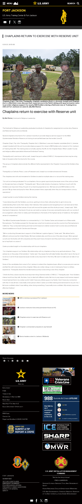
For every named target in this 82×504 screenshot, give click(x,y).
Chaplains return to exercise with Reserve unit (35, 317)
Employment (6, 388)
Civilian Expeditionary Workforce (66, 488)
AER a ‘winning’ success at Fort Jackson (33, 298)
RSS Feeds (6, 413)
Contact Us (6, 416)
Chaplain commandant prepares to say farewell (36, 327)
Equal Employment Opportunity (13, 407)
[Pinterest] (17, 361)
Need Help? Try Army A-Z (11, 404)
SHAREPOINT (7, 479)
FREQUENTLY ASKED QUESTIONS (14, 487)
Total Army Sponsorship (69, 483)
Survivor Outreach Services (52, 483)
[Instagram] (19, 22)
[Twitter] (14, 22)
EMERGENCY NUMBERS (11, 483)
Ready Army (6, 400)
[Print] (22, 361)
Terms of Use (7, 394)
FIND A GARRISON (61, 480)
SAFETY (5, 491)
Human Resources (48, 488)
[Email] (5, 22)
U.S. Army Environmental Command (54, 491)
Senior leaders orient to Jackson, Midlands (34, 336)
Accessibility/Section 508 (11, 397)
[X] (8, 361)
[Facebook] (9, 22)
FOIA (4, 391)
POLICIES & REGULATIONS (12, 485)
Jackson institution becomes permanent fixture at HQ (38, 308)
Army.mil (21, 384)
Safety (45, 486)
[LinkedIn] (12, 361)
